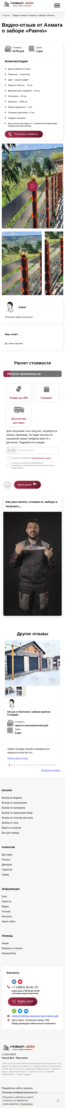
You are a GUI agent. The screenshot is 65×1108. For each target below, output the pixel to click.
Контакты (7, 916)
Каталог (7, 790)
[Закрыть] (58, 1100)
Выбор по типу (10, 822)
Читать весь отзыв (17, 758)
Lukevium (27, 1088)
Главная (6, 15)
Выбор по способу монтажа (17, 817)
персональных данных (41, 458)
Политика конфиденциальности (19, 1092)
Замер (5, 874)
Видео (5, 906)
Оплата (6, 859)
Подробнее (26, 1104)
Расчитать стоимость (26, 134)
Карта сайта (8, 921)
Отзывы (6, 911)
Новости (6, 901)
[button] (9, 765)
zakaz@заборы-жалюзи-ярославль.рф (35, 1016)
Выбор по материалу (13, 807)
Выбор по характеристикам (17, 812)
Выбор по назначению (14, 802)
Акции (5, 943)
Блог (4, 896)
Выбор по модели (12, 797)
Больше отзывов (50, 770)
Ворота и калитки (11, 827)
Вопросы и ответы (12, 948)
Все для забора (10, 832)
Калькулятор (9, 953)
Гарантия (7, 869)
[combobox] (11, 450)
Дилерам (7, 864)
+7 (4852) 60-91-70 (25, 987)
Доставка (7, 854)
